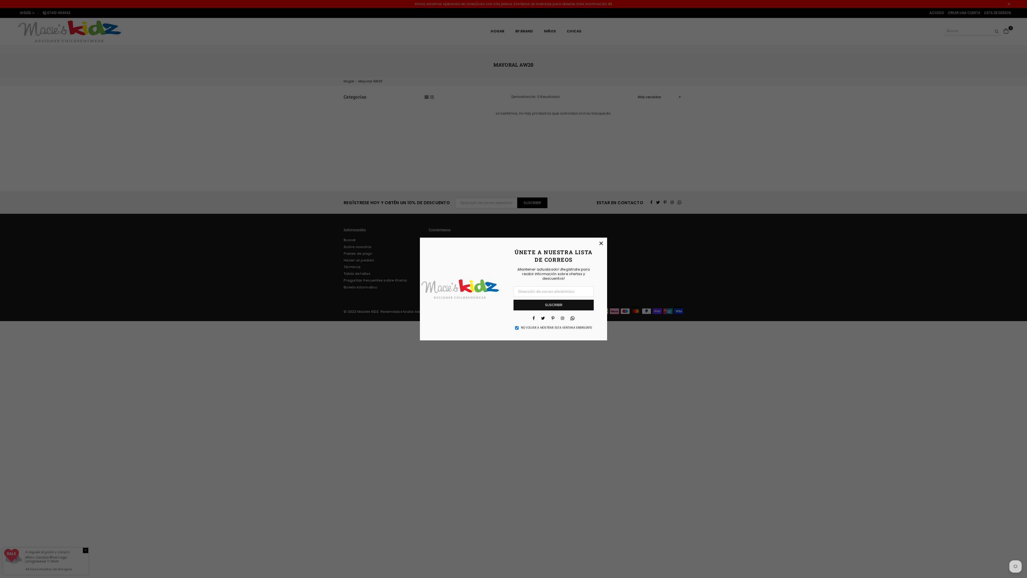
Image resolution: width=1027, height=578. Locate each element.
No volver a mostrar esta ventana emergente (556, 328)
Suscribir (553, 304)
